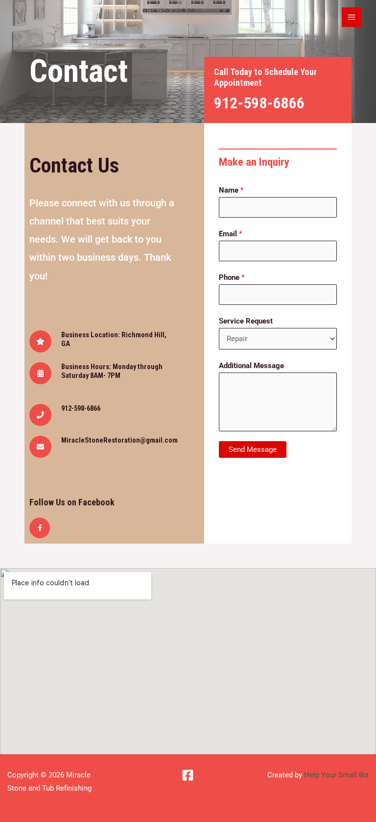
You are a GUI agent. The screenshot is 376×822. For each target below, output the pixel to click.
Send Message (253, 449)
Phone (231, 277)
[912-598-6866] (40, 415)
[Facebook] (188, 775)
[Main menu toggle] (351, 17)
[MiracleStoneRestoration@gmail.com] (40, 447)
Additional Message (251, 365)
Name (231, 190)
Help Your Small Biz (336, 775)
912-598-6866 (259, 103)
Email (230, 233)
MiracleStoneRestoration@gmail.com (119, 440)
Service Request (246, 321)
